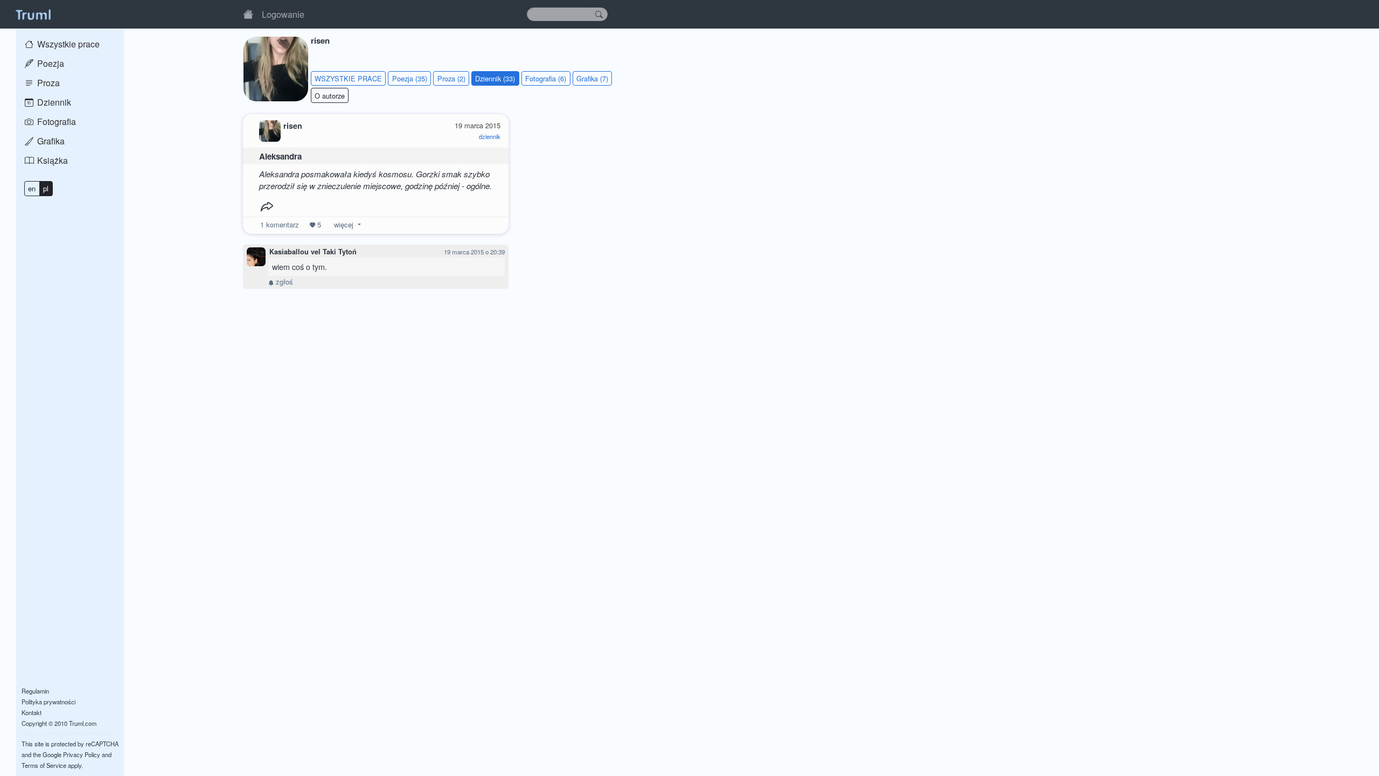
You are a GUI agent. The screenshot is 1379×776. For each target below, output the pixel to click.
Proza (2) (451, 78)
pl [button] (45, 188)
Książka (51, 160)
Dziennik (53, 102)
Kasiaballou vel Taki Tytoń (313, 252)
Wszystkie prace (67, 44)
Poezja (49, 63)
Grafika (50, 141)
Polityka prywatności (48, 701)
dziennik (489, 136)
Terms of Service (44, 765)
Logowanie (283, 14)
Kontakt (31, 712)
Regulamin (35, 691)
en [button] (32, 188)
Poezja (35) (409, 78)
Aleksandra (280, 156)
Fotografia (55, 121)
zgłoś (283, 281)
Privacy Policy (81, 754)
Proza (47, 83)
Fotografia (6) (545, 78)
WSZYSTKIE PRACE (348, 78)
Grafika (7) (592, 78)
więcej (344, 224)
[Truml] (32, 14)
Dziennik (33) (495, 78)
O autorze (330, 96)
